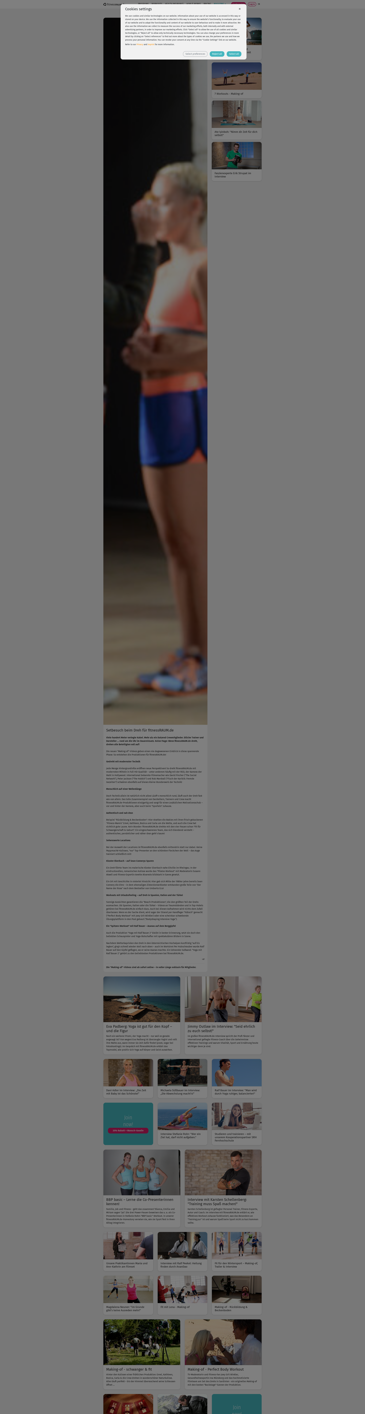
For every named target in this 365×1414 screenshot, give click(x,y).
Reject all (217, 54)
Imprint (151, 44)
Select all (234, 54)
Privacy (140, 44)
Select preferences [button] (195, 54)
